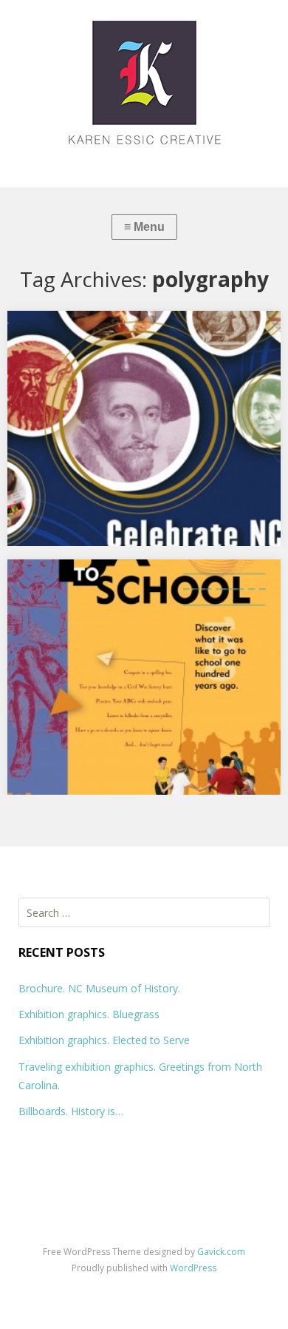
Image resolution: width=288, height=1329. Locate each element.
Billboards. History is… (70, 1111)
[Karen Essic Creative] (144, 93)
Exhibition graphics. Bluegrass (89, 1014)
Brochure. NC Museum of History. (99, 988)
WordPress (193, 1268)
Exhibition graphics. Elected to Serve (104, 1040)
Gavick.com (221, 1251)
